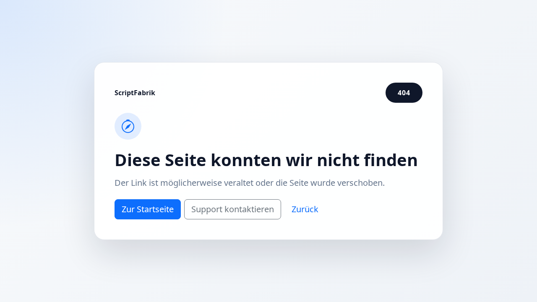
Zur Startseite (148, 209)
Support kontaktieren (232, 209)
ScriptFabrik (135, 92)
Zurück (305, 209)
